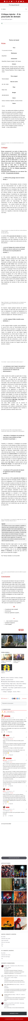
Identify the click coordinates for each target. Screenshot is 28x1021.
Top (2, 945)
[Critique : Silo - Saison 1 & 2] (7, 923)
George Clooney (5, 683)
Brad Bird (5, 681)
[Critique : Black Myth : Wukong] (7, 910)
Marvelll (3, 717)
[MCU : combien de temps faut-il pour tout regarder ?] (20, 884)
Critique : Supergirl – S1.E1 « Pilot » (11, 691)
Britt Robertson (11, 681)
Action (7, 677)
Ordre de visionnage (5, 942)
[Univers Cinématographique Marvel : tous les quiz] (7, 897)
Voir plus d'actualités (14, 857)
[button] (14, 136)
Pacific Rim (11, 158)
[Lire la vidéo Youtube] (14, 641)
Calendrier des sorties (5, 938)
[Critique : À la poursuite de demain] (6, 657)
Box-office (3, 936)
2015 (4, 677)
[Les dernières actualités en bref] (20, 923)
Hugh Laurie (13, 683)
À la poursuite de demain (12, 173)
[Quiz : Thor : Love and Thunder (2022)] (7, 871)
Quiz (2, 944)
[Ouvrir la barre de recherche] (26, 9)
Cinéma (16, 677)
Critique (21, 677)
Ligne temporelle (4, 940)
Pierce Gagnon (18, 685)
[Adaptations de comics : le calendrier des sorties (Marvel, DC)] (20, 871)
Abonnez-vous (14, 1013)
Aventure (11, 677)
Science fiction (9, 679)
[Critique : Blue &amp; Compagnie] (18, 657)
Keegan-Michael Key (9, 685)
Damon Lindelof (20, 681)
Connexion (24, 698)
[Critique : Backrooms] (7, 884)
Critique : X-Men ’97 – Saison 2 (18, 994)
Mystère (3, 679)
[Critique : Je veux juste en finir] (20, 910)
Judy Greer (19, 683)
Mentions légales (19, 1019)
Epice (4, 737)
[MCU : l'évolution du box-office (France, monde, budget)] (20, 897)
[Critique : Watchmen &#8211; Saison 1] (6, 667)
